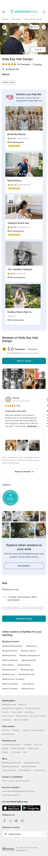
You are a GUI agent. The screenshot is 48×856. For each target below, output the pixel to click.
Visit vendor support (10, 795)
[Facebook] (4, 820)
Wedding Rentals (28, 660)
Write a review (24, 361)
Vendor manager (18, 748)
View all (38, 49)
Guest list (38, 744)
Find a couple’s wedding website (16, 781)
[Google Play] (31, 810)
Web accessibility (21, 720)
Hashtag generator (32, 763)
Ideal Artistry (14, 180)
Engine (5, 752)
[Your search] (4, 27)
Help (25, 752)
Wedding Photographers (12, 646)
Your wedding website (11, 744)
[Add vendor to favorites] (44, 27)
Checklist (27, 744)
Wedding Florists (9, 655)
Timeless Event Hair (18, 223)
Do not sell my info (38, 716)
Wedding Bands (24, 665)
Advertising (29, 712)
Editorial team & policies (12, 708)
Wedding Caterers (28, 651)
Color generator (9, 770)
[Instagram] (22, 820)
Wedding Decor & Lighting (13, 679)
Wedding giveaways (10, 766)
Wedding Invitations (10, 684)
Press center (17, 712)
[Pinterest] (16, 820)
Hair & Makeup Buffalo (11, 608)
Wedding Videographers (29, 655)
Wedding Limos (8, 674)
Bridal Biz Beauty (16, 134)
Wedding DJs (31, 646)
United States (15, 834)
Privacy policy (21, 716)
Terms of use (7, 716)
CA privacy (6, 720)
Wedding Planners (9, 651)
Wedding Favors (28, 688)
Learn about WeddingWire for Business (18, 791)
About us (22, 704)
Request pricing (24, 618)
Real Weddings (24, 770)
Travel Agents (28, 684)
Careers (5, 712)
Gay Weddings (8, 734)
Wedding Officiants (10, 660)
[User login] (44, 11)
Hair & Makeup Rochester (32, 608)
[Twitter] (10, 820)
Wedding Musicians (27, 674)
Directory (6, 730)
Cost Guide (15, 752)
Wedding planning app (11, 763)
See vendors (24, 566)
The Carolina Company (19, 269)
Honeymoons (39, 770)
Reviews (16, 730)
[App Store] (11, 810)
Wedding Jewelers (10, 688)
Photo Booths (8, 665)
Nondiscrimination (32, 708)
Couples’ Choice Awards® (33, 730)
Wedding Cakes (27, 670)
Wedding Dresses (9, 670)
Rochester (16, 19)
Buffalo (5, 19)
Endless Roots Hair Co (19, 312)
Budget (5, 748)
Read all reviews (23, 471)
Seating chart (33, 748)
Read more (32, 426)
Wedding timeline (29, 766)
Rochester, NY (12, 69)
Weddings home (9, 704)
